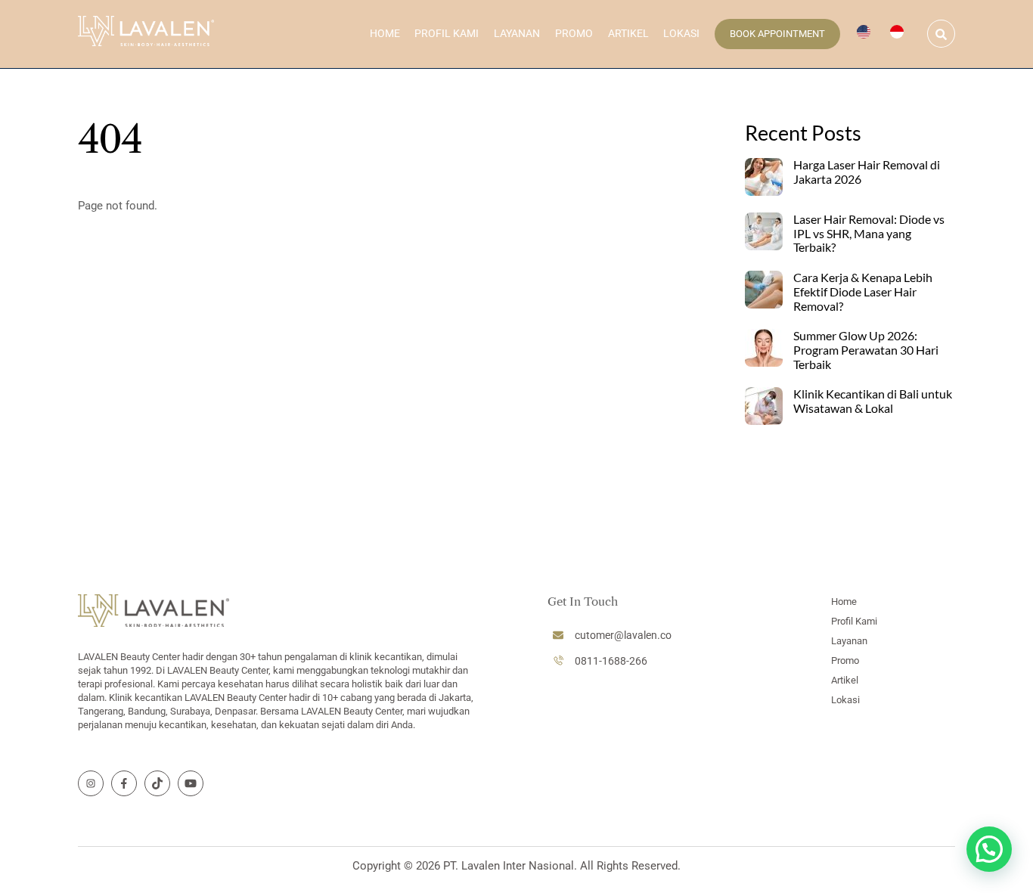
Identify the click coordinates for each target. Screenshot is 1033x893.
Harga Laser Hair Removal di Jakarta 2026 (866, 172)
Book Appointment (777, 33)
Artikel (628, 33)
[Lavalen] (146, 38)
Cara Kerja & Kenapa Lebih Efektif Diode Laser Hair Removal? (862, 292)
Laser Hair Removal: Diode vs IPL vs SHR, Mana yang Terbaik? (869, 233)
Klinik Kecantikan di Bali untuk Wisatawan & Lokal (872, 401)
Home (385, 33)
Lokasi (681, 33)
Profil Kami (446, 33)
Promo (574, 33)
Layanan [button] (517, 33)
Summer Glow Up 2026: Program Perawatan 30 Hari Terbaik (865, 350)
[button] (989, 849)
